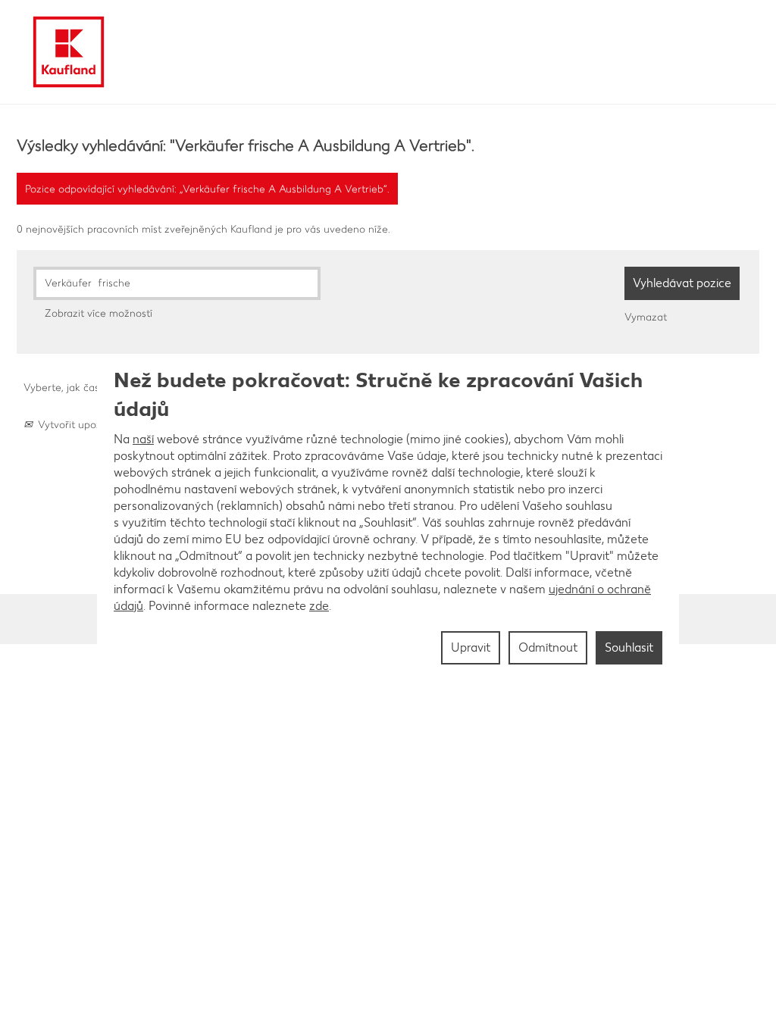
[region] (388, 517)
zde (319, 606)
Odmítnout (547, 647)
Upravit (470, 647)
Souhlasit (629, 647)
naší (143, 439)
